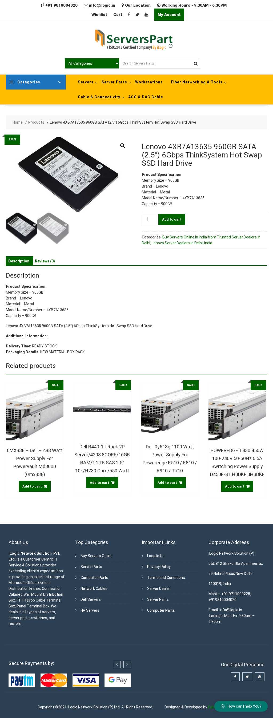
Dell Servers (91, 599)
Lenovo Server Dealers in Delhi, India (182, 243)
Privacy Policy (159, 567)
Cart (117, 14)
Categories (28, 82)
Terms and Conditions (166, 577)
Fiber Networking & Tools (197, 82)
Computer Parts (94, 577)
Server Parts (114, 82)
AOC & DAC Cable (145, 97)
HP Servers (90, 610)
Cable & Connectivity (99, 97)
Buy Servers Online (97, 556)
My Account (169, 14)
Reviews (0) (45, 261)
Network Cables (94, 588)
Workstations (149, 82)
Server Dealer (158, 588)
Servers (86, 82)
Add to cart (172, 219)
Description (18, 261)
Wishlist (99, 14)
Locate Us (155, 556)
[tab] (19, 261)
